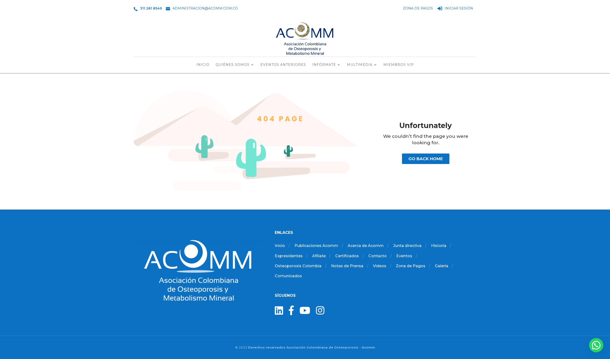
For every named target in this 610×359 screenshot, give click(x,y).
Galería (441, 266)
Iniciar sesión (459, 8)
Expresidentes (289, 256)
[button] (596, 345)
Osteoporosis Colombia (298, 266)
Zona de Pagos (418, 8)
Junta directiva (407, 245)
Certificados (347, 256)
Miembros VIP (398, 65)
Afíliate (319, 256)
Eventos (404, 256)
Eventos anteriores (283, 65)
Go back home (425, 158)
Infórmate (324, 65)
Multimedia (359, 65)
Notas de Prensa (347, 266)
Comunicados (288, 276)
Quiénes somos (232, 65)
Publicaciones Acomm (316, 245)
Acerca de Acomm (366, 245)
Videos (379, 266)
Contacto (377, 256)
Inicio (202, 65)
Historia (438, 245)
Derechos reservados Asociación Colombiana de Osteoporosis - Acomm (311, 347)
